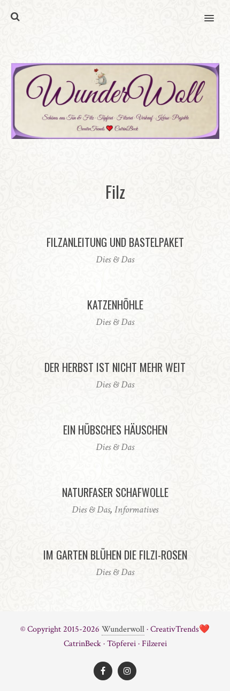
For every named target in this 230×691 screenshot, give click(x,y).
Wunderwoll (123, 629)
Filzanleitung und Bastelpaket (115, 242)
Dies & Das (115, 259)
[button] (215, 11)
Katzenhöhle (115, 305)
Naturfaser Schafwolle (115, 492)
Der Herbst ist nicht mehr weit (115, 367)
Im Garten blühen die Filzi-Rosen (115, 555)
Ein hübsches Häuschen (115, 430)
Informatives (136, 509)
